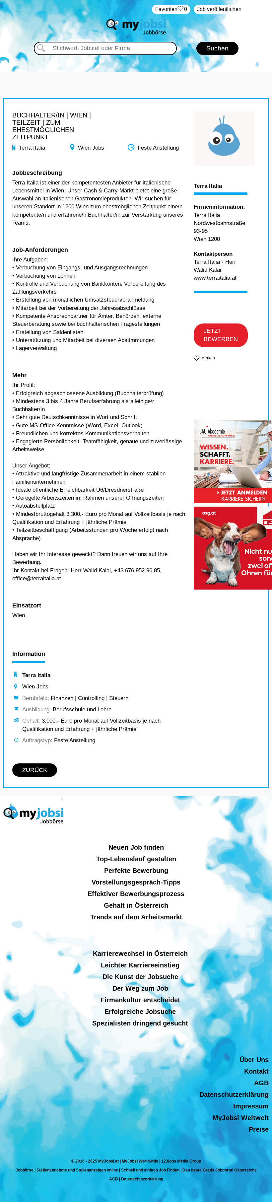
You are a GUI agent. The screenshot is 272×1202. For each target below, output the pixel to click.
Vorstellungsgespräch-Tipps (136, 882)
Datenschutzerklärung (234, 1094)
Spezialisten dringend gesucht (140, 1023)
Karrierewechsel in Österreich (140, 953)
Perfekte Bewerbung (136, 870)
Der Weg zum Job (140, 988)
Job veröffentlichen (219, 9)
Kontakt (256, 1071)
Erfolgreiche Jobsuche (140, 1011)
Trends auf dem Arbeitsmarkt (136, 917)
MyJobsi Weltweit (241, 1117)
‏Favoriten (171, 9)
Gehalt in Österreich (136, 905)
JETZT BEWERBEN (221, 335)
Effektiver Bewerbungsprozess (136, 893)
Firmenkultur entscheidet (140, 1000)
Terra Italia (208, 186)
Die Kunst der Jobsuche (140, 976)
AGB (261, 1083)
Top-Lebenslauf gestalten (136, 859)
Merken (208, 358)
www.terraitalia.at (215, 278)
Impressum (251, 1106)
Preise (259, 1129)
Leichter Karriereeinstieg (140, 965)
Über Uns (254, 1059)
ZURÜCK (34, 770)
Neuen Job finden (136, 847)
